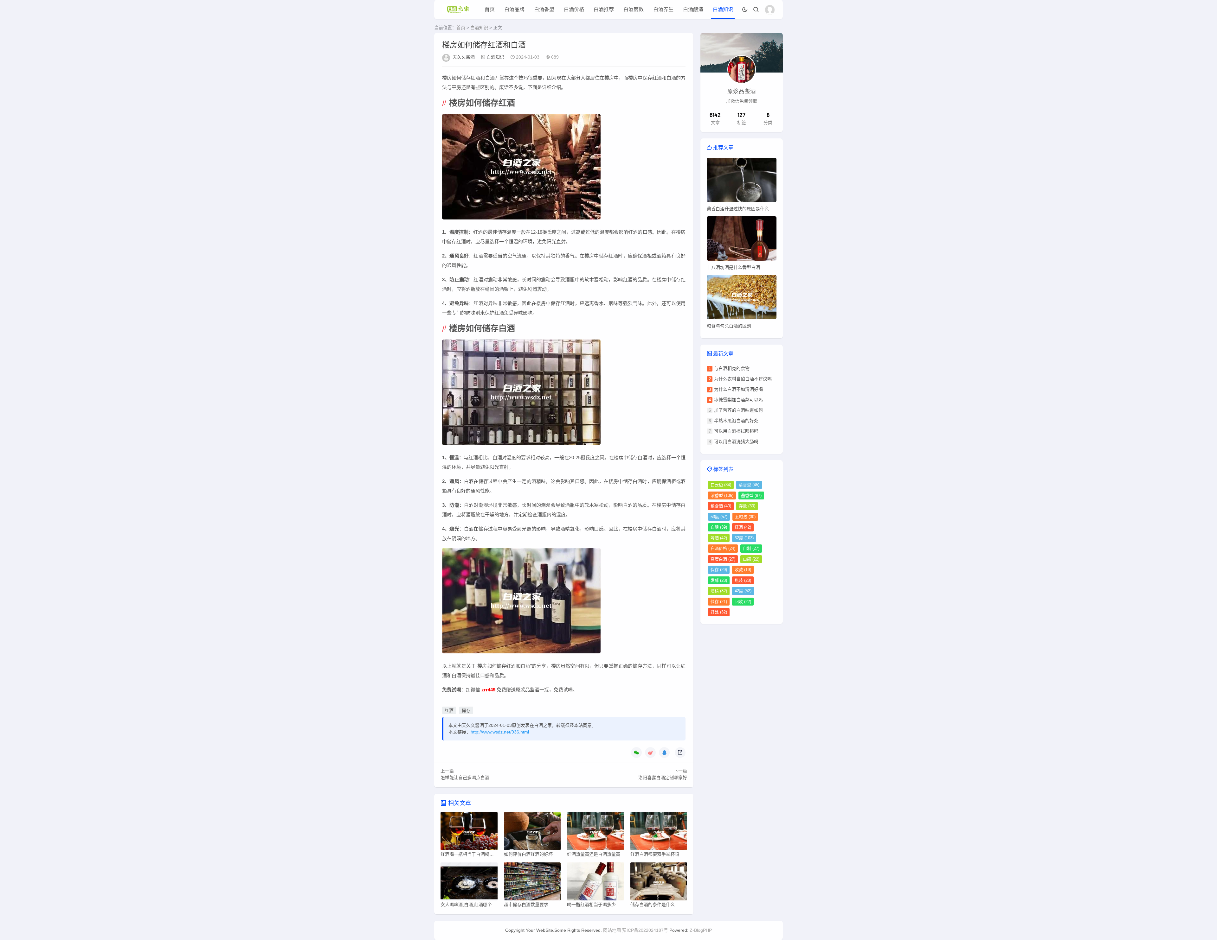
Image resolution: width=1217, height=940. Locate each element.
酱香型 (751, 495)
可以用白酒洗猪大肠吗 (736, 441)
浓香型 (722, 495)
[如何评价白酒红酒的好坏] (532, 832)
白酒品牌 (514, 9)
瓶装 (743, 580)
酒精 (719, 590)
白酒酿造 (693, 9)
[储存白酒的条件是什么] (658, 883)
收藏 (743, 569)
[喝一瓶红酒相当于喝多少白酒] (595, 883)
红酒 (449, 710)
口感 (751, 559)
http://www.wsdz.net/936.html (500, 731)
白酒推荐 (604, 9)
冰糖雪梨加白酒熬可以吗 (738, 399)
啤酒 (719, 538)
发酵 (719, 580)
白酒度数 (633, 9)
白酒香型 (544, 9)
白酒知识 (723, 9)
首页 (490, 9)
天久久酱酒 (464, 57)
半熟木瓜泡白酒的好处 (736, 420)
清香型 (749, 484)
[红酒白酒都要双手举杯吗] (658, 832)
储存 (466, 710)
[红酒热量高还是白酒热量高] (595, 832)
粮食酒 (721, 506)
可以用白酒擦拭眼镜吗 (736, 431)
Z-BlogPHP (701, 930)
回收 (743, 601)
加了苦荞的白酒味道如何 (738, 410)
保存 (719, 569)
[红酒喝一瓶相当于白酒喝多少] (469, 832)
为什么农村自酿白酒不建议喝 (743, 378)
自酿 (719, 527)
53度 (719, 516)
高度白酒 (723, 559)
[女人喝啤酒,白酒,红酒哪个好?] (469, 883)
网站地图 (612, 930)
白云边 (721, 484)
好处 (719, 612)
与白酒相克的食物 (732, 368)
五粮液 (745, 516)
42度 (743, 590)
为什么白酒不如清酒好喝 (738, 389)
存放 (747, 506)
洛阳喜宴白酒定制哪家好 (662, 777)
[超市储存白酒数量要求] (532, 883)
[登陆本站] (770, 10)
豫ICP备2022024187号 (645, 930)
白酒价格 (574, 9)
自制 (751, 548)
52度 (744, 538)
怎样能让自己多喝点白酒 (465, 777)
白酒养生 (663, 9)
